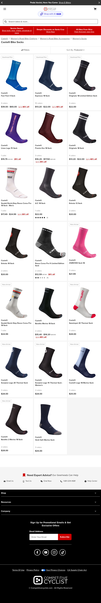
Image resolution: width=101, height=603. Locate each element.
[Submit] (5, 22)
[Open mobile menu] (4, 9)
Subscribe (64, 536)
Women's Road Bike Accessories (55, 38)
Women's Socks (79, 38)
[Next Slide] (99, 2)
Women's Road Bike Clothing (24, 38)
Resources (6, 502)
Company (5, 511)
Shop (3, 492)
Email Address (36, 531)
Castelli (4, 38)
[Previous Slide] (2, 2)
